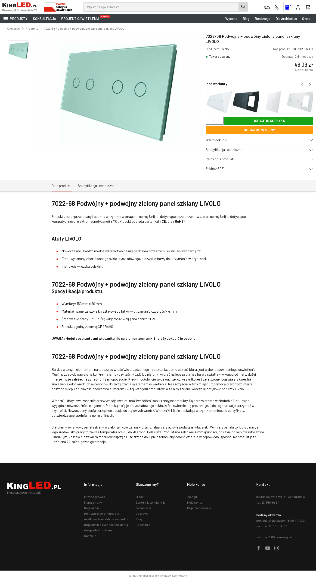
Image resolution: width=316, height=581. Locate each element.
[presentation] (302, 84)
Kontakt (90, 536)
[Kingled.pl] (20, 7)
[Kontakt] (276, 7)
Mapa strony (93, 502)
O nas (306, 18)
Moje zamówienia (199, 508)
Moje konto (195, 502)
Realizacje (262, 18)
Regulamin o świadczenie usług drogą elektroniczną (106, 527)
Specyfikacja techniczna (224, 149)
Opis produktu (62, 186)
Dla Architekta (286, 18)
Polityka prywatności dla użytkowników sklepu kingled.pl (106, 516)
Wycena (231, 18)
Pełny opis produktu (220, 159)
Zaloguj (192, 497)
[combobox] (165, 7)
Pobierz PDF (215, 168)
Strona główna (94, 497)
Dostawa (142, 513)
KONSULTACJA (44, 18)
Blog (246, 18)
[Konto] (297, 7)
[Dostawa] (266, 7)
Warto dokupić (216, 140)
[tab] (62, 185)
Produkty (18, 18)
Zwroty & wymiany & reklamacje (150, 505)
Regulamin (91, 508)
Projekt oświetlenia (81, 18)
